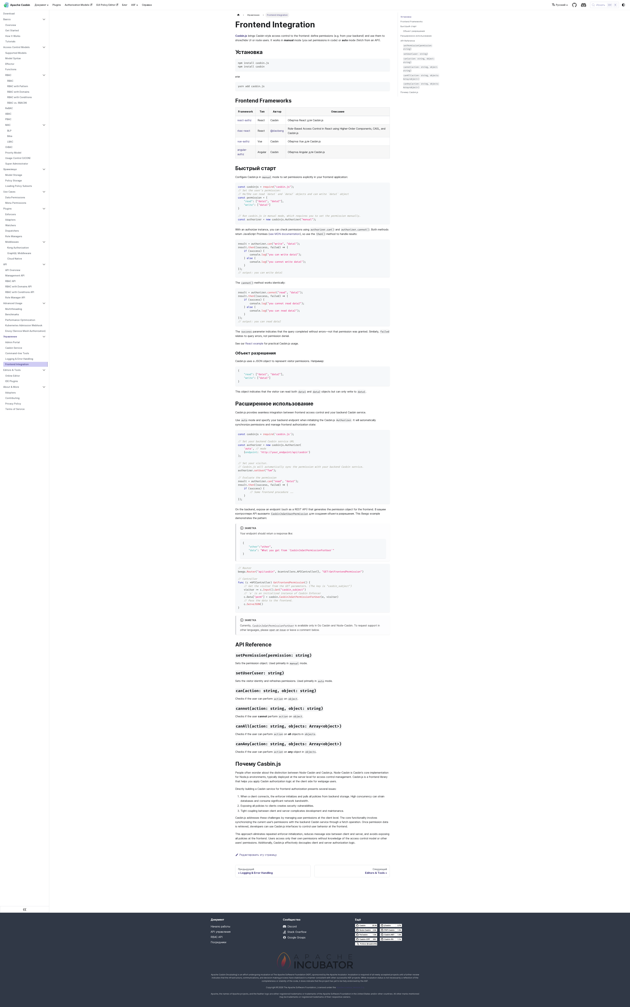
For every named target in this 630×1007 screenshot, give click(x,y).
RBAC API (217, 937)
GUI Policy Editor (105, 4)
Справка (147, 4)
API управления (221, 931)
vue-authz (243, 141)
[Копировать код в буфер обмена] (385, 62)
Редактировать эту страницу (258, 854)
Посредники (218, 942)
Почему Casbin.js (409, 92)
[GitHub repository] (574, 5)
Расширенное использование (416, 36)
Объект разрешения (414, 31)
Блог (124, 4)
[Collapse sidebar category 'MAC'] (44, 125)
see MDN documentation (284, 234)
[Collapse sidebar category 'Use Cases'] (44, 191)
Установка (405, 17)
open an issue (277, 630)
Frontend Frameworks (411, 21)
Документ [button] (40, 4)
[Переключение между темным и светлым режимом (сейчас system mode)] (623, 5)
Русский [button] (561, 4)
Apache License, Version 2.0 (350, 987)
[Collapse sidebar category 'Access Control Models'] (44, 47)
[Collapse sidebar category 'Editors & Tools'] (44, 370)
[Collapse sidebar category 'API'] (44, 264)
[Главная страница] (238, 15)
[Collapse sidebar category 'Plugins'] (44, 208)
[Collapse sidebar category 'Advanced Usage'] (44, 303)
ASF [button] (133, 4)
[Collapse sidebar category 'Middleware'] (44, 242)
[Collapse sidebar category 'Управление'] (44, 336)
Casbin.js (241, 35)
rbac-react (243, 130)
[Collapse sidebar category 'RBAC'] (44, 75)
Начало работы (220, 926)
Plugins (56, 4)
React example (254, 343)
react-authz (244, 120)
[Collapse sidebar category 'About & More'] (44, 387)
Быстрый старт (408, 26)
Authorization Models (77, 4)
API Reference (407, 41)
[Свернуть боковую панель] (24, 909)
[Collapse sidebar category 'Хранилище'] (44, 169)
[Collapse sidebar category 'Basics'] (44, 19)
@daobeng (277, 130)
